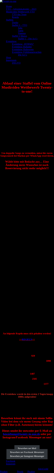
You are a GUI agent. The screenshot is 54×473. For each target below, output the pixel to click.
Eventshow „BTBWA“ (23, 44)
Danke (15, 22)
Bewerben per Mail (27, 448)
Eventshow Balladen (22, 46)
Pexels (20, 471)
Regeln (15, 17)
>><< (27, 339)
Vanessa (22, 33)
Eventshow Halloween (23, 49)
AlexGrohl (43, 469)
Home (9, 6)
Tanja (20, 30)
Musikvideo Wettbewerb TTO (20, 11)
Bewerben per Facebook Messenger (27, 452)
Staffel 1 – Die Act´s (27, 38)
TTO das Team (19, 14)
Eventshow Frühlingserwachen (26, 52)
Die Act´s (22, 55)
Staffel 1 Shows (19, 36)
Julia (20, 28)
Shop (8, 57)
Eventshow (11, 41)
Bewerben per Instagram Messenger (27, 456)
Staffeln (9, 20)
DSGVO (16, 63)
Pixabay (4, 471)
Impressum (11, 60)
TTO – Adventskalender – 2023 (21, 9)
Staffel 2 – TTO (19, 25)
